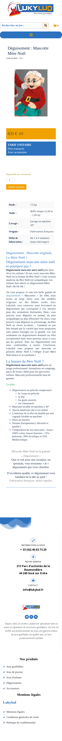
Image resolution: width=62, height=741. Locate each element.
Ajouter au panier (16, 187)
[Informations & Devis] (33, 540)
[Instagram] (31, 617)
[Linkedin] (36, 617)
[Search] (46, 26)
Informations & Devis (33, 545)
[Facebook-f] (27, 617)
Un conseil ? (31, 165)
